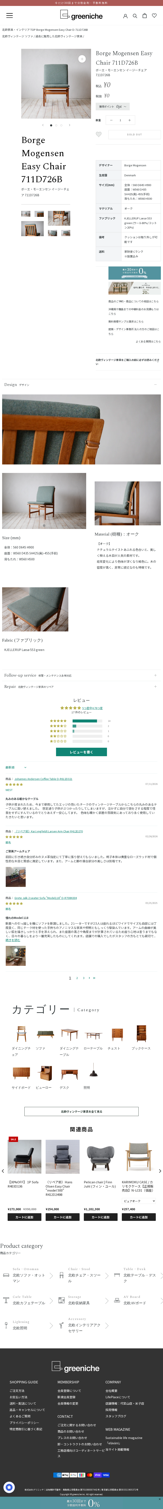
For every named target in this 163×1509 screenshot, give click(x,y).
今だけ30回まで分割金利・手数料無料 (81, 2)
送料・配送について (23, 1403)
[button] (58, 720)
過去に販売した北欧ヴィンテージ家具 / (59, 36)
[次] (69, 125)
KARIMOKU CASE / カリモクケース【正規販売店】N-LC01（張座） (138, 1186)
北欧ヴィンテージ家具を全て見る (81, 1111)
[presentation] (3, 1171)
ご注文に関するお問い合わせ (77, 1425)
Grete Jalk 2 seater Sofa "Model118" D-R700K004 (45, 898)
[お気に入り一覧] (154, 15)
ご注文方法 (17, 1390)
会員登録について (69, 1390)
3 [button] (83, 978)
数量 (98, 120)
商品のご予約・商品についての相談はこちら (133, 301)
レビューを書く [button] (81, 751)
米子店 (139, 1403)
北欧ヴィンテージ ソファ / (18, 36)
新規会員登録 (66, 1397)
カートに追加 (24, 1217)
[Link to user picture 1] (16, 877)
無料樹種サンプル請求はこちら (125, 321)
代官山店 (126, 1403)
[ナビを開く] (9, 15)
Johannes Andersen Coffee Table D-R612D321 (43, 779)
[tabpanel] (44, 503)
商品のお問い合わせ (71, 1431)
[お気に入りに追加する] (99, 134)
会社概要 (111, 1390)
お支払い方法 (18, 1397)
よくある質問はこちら (148, 341)
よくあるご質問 (20, 1416)
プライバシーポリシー (24, 1423)
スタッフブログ (115, 1416)
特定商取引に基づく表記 (26, 1429)
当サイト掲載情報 (117, 1449)
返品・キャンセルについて (27, 1410)
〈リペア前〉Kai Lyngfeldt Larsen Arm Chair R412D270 (48, 831)
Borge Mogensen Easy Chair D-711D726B (62, 30)
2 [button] (77, 978)
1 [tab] (44, 526)
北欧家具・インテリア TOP (19, 30)
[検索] (135, 15)
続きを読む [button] (13, 940)
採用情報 (111, 1410)
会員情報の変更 (68, 1403)
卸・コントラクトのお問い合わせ (80, 1444)
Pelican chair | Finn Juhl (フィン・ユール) (100, 1184)
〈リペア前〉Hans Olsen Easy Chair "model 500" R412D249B (59, 1188)
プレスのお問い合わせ (72, 1438)
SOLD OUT (134, 134)
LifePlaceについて (117, 1397)
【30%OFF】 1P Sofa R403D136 (23, 1184)
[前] (43, 125)
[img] (14, 784)
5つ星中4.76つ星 (92, 708)
